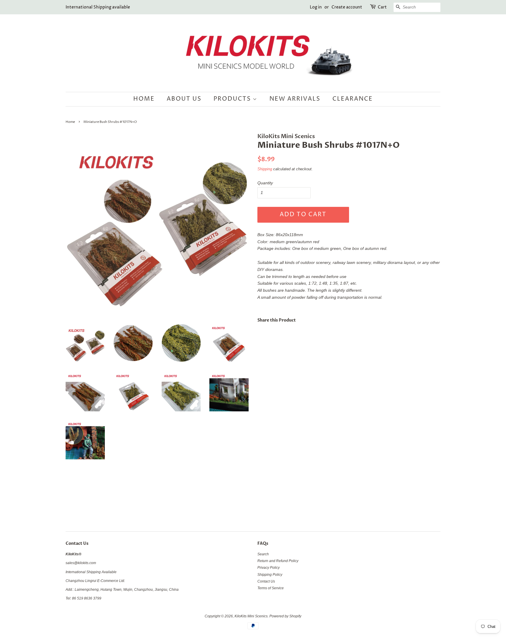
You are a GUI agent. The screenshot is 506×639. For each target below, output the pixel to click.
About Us (184, 99)
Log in (316, 7)
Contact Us (266, 581)
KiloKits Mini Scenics (251, 616)
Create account (346, 7)
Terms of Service (270, 588)
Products (233, 99)
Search (263, 554)
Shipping (264, 169)
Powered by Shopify (285, 616)
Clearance (352, 99)
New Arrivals (294, 99)
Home (144, 99)
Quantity (265, 183)
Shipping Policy (269, 575)
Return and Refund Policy (277, 561)
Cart (382, 7)
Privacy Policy (268, 568)
